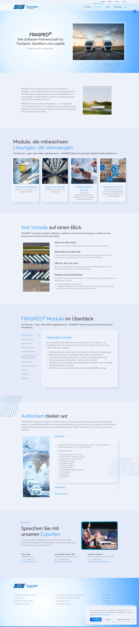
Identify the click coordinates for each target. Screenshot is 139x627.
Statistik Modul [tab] (26, 362)
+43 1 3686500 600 (96, 559)
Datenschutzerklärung (102, 615)
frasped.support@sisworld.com (100, 562)
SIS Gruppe (117, 7)
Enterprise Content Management (69, 598)
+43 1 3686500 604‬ (62, 559)
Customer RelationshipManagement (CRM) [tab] (29, 357)
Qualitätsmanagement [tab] (28, 366)
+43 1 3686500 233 (29, 559)
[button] (125, 7)
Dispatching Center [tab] (27, 339)
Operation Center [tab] (27, 335)
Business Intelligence (23, 604)
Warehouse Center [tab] (27, 347)
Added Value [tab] (25, 378)
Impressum (108, 604)
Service (117, 1)
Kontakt (103, 1)
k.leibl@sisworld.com (30, 562)
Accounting (19, 598)
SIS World (87, 7)
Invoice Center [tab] (26, 343)
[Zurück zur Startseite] (25, 7)
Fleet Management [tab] (27, 351)
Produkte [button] (97, 7)
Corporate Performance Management (70, 595)
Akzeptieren (95, 619)
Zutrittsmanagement (65, 604)
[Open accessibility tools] (135, 11)
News (108, 7)
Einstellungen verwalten (123, 619)
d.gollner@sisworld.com (64, 562)
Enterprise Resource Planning (26, 595)
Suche (124, 1)
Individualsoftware (64, 601)
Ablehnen (108, 619)
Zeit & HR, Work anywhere (24, 601)
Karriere (110, 1)
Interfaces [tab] (24, 370)
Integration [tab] (25, 374)
